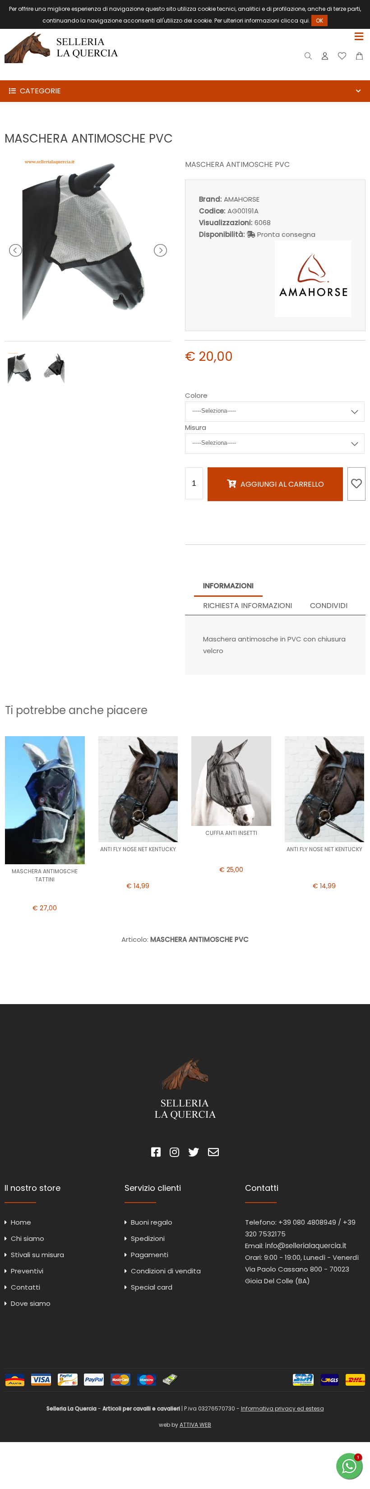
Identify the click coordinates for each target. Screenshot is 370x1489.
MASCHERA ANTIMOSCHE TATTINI (45, 875)
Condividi (328, 605)
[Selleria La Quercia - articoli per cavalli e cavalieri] (61, 74)
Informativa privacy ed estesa (282, 1408)
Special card (151, 1287)
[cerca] (308, 58)
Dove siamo (31, 1303)
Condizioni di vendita (166, 1271)
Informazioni (228, 586)
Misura (195, 427)
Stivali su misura (37, 1254)
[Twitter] (194, 1153)
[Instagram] (174, 1153)
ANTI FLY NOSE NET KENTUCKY (138, 849)
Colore (196, 395)
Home (21, 1222)
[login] (324, 58)
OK (319, 20)
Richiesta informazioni (247, 605)
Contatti (25, 1287)
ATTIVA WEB (195, 1425)
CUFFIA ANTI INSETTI (231, 833)
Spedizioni (148, 1238)
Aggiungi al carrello (282, 484)
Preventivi (27, 1271)
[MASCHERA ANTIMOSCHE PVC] (88, 321)
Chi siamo (27, 1238)
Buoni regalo (151, 1222)
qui (304, 20)
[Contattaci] (359, 58)
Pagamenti (149, 1254)
